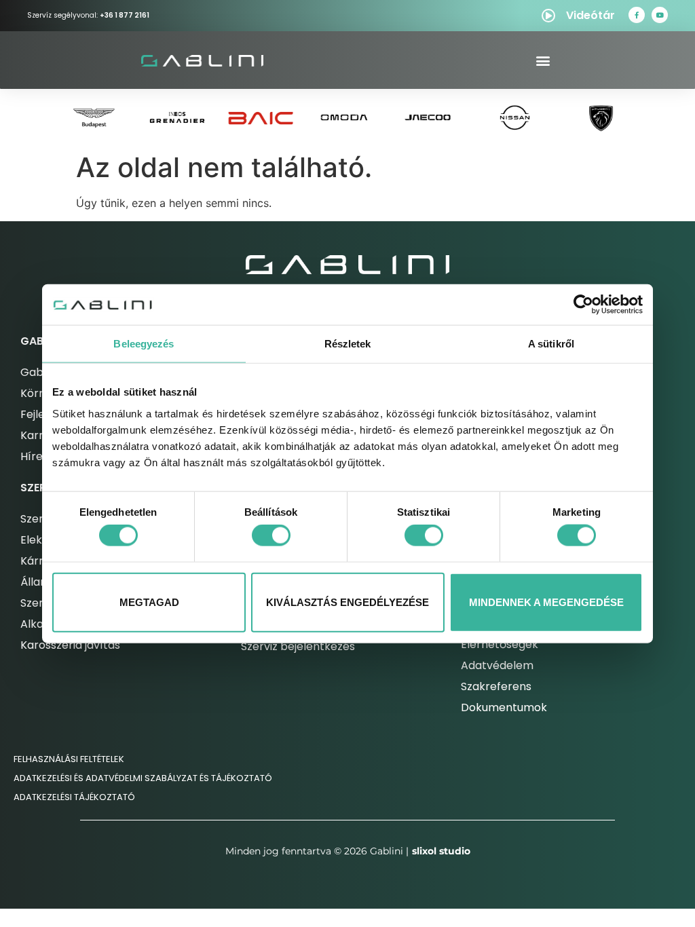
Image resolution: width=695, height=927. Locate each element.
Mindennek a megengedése (546, 601)
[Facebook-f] (636, 15)
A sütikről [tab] (551, 343)
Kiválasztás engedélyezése (347, 601)
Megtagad (149, 601)
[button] (542, 60)
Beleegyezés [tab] (143, 343)
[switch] (271, 535)
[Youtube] (660, 15)
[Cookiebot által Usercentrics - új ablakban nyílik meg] (583, 305)
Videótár (590, 15)
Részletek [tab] (347, 343)
